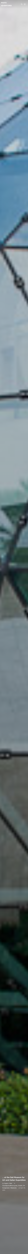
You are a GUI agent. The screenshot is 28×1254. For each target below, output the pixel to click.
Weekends (13, 1188)
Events (20, 1185)
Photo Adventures (6, 4)
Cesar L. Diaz (8, 1183)
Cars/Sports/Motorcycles (10, 1185)
